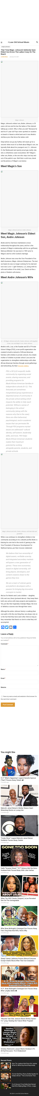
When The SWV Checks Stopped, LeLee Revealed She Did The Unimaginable (18, 899)
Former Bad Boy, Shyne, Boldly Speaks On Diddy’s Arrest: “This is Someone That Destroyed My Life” (25, 1075)
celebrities (4, 57)
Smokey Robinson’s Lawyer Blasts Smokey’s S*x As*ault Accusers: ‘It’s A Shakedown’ (18, 1050)
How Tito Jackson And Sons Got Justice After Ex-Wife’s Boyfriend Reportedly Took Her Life (24, 1064)
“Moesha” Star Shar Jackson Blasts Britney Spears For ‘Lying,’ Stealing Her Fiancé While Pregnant (18, 1020)
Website (3, 687)
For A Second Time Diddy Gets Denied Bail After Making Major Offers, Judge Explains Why (24, 1085)
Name (3, 669)
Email (3, 678)
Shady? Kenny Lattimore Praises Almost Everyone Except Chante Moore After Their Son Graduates (18, 960)
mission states (23, 366)
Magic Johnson (6, 46)
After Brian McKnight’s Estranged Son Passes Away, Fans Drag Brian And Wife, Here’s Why (19, 930)
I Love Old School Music (18, 42)
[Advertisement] (19, 19)
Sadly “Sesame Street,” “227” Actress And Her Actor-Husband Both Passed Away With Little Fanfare (19, 869)
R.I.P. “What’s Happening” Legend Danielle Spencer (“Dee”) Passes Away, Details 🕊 (18, 779)
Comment (4, 644)
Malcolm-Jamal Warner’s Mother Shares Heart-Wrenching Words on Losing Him (17, 809)
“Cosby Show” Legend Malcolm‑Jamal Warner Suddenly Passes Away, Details (17, 839)
